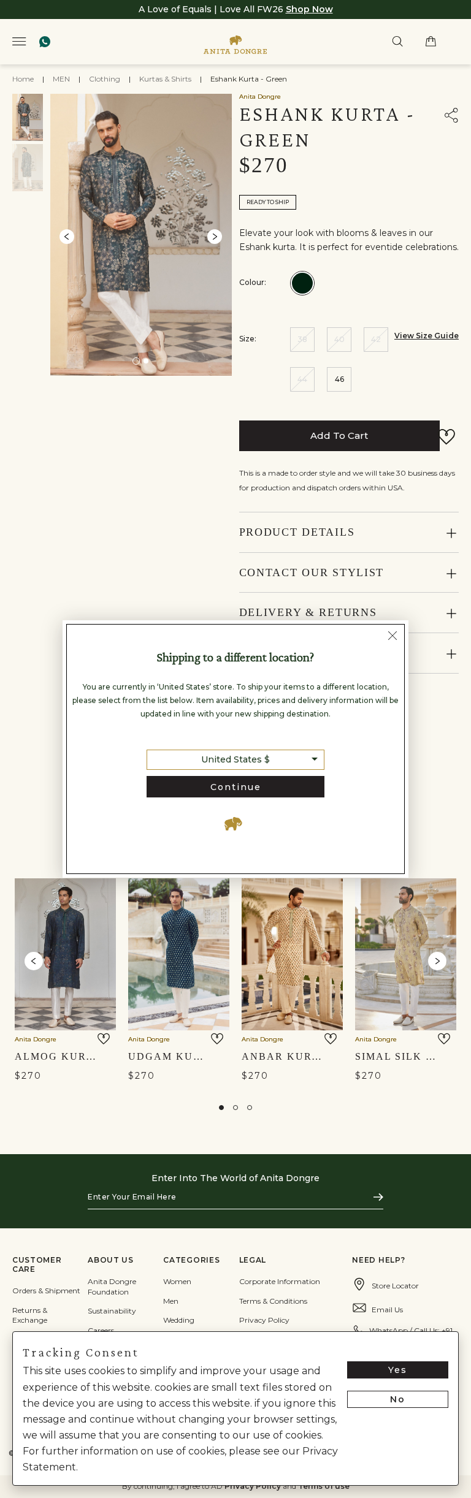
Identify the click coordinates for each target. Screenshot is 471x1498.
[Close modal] (392, 637)
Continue (235, 787)
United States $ (235, 759)
